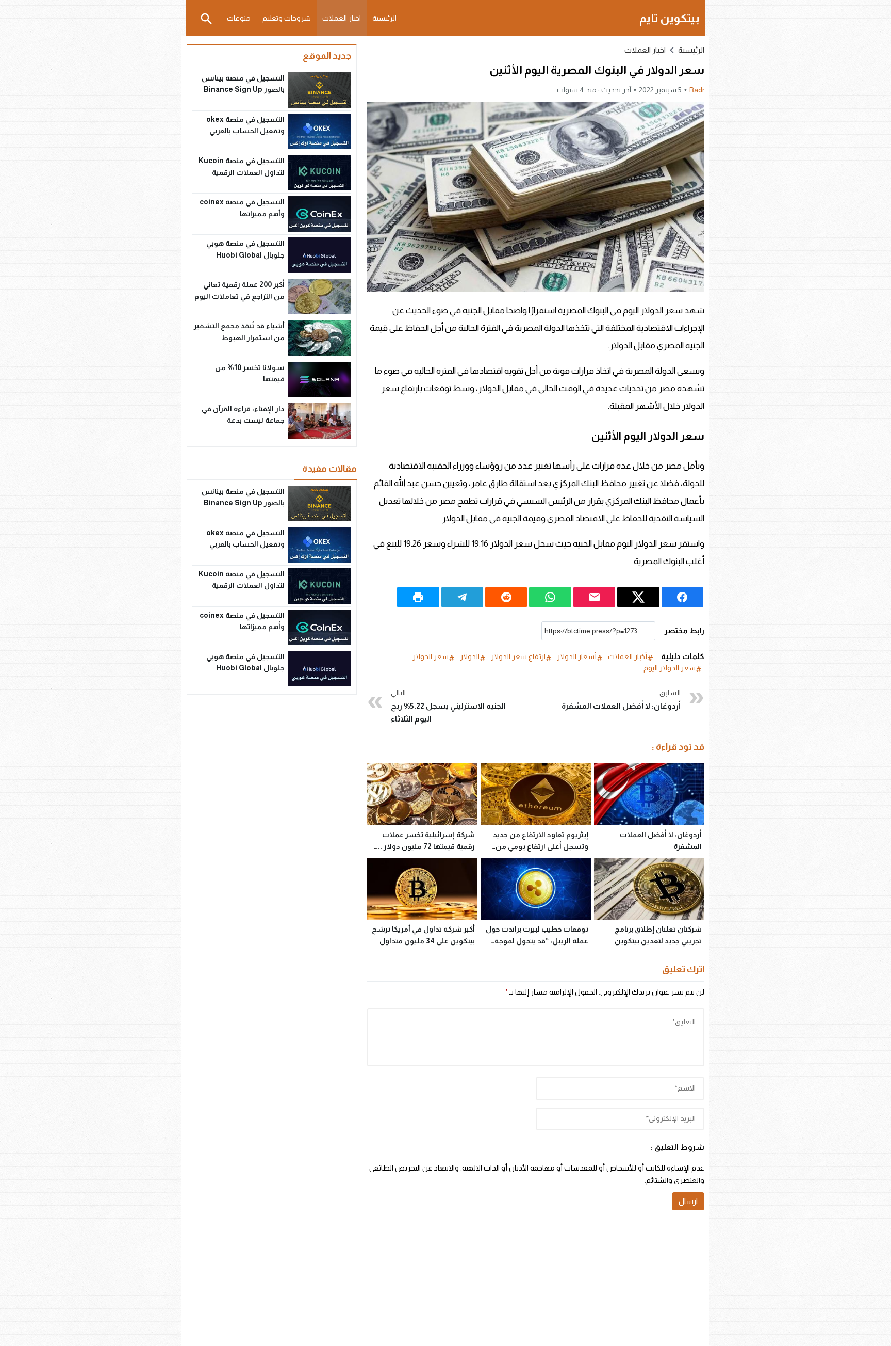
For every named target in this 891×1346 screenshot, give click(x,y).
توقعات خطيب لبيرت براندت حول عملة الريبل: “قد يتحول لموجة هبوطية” (537, 941)
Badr (696, 90)
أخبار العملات (627, 656)
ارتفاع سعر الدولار (518, 656)
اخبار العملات (341, 18)
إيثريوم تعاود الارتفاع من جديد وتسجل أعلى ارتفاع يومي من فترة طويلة (540, 846)
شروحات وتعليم (286, 18)
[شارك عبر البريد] (594, 597)
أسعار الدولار (577, 656)
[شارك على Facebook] (682, 597)
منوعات (239, 18)
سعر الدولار (430, 656)
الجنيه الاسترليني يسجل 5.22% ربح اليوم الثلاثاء (448, 705)
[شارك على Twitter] (638, 597)
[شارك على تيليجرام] (462, 597)
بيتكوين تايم (669, 18)
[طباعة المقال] (418, 597)
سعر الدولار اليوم (670, 668)
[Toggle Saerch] (206, 18)
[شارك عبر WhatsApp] (550, 597)
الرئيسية (384, 18)
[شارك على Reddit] (506, 597)
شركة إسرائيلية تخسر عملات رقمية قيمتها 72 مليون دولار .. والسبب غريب (426, 846)
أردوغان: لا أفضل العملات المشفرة (621, 699)
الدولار (470, 656)
